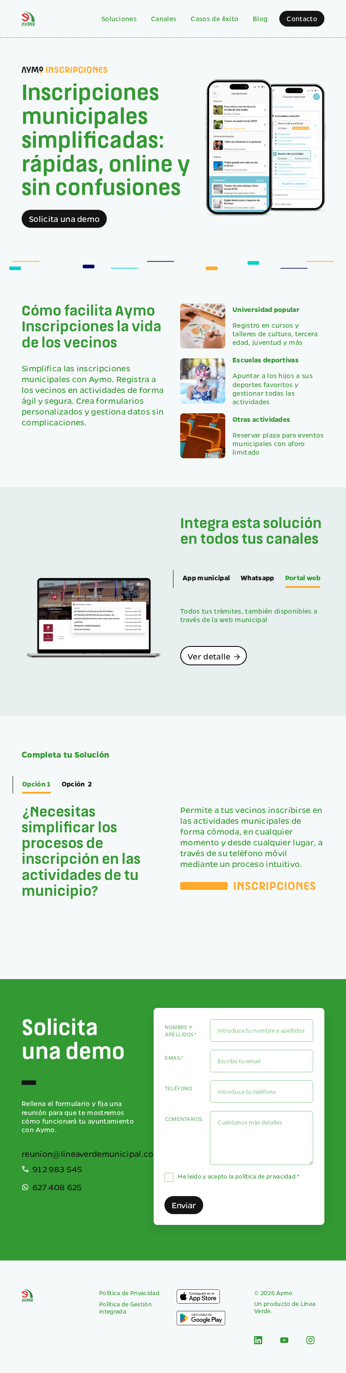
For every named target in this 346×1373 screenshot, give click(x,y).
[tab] (206, 578)
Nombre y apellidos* (180, 1031)
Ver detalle (214, 656)
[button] (119, 18)
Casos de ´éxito (214, 18)
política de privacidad (265, 1176)
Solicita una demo (64, 218)
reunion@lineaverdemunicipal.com (91, 1153)
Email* (174, 1057)
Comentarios (183, 1119)
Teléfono (178, 1088)
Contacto (302, 18)
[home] (28, 19)
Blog (260, 18)
